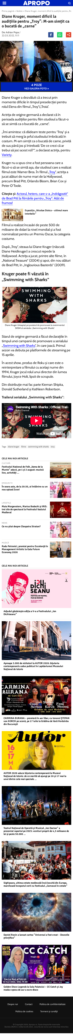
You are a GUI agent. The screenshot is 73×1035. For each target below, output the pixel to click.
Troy (52, 172)
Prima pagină (8, 11)
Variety (7, 155)
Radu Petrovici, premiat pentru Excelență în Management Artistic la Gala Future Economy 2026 (25, 549)
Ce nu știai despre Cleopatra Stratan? (21, 526)
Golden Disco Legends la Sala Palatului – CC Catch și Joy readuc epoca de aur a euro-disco (33, 988)
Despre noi (12, 1004)
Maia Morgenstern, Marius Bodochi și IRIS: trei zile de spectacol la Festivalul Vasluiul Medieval (24, 509)
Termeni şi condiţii (49, 1011)
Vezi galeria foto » (36, 86)
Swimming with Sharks (19, 346)
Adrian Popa (12, 32)
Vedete (19, 11)
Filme (23, 446)
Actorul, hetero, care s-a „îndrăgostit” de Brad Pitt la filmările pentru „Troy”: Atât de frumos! (35, 198)
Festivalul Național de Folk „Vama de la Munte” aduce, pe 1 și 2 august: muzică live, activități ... (23, 469)
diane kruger (13, 446)
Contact (28, 1004)
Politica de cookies (24, 1011)
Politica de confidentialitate (53, 1004)
